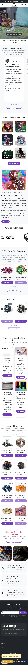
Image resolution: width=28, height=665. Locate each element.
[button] (4, 5)
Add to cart (7, 321)
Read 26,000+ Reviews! (14, 108)
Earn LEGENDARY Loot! (14, 33)
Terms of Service (21, 615)
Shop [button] (2, 640)
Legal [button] (3, 647)
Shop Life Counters (14, 94)
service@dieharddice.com (11, 633)
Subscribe (23, 613)
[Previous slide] (2, 270)
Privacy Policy (14, 616)
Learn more (5, 221)
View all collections (14, 163)
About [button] (3, 644)
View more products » (14, 290)
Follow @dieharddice (15, 542)
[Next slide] (26, 270)
